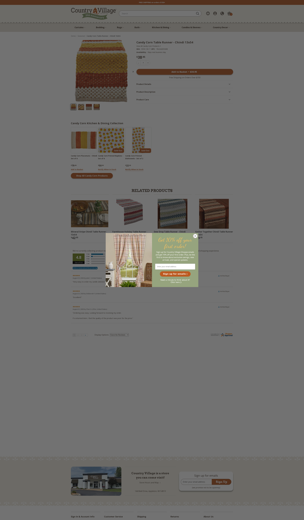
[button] (175, 274)
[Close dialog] (195, 236)
